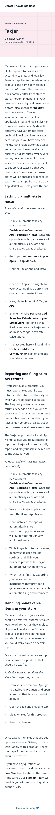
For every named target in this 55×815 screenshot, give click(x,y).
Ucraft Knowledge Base (20, 6)
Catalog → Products (25, 689)
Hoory (31, 808)
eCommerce (20, 23)
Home (8, 23)
